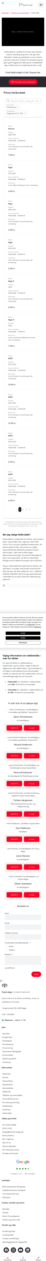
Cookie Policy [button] (31, 624)
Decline (23, 638)
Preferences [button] (37, 627)
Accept (23, 633)
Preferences (23, 643)
